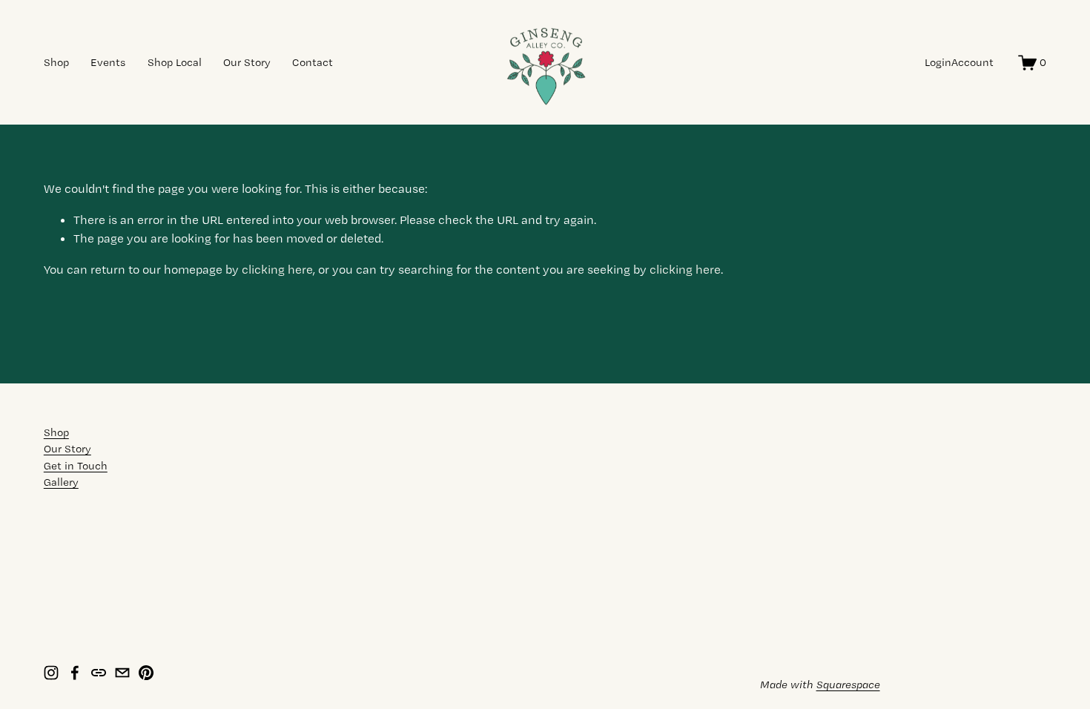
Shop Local (175, 62)
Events (107, 62)
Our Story (247, 62)
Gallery (61, 482)
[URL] (98, 672)
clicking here (277, 269)
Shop (56, 62)
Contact (312, 62)
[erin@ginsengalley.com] (122, 672)
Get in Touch (76, 465)
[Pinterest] (146, 672)
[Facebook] (74, 672)
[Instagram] (51, 672)
